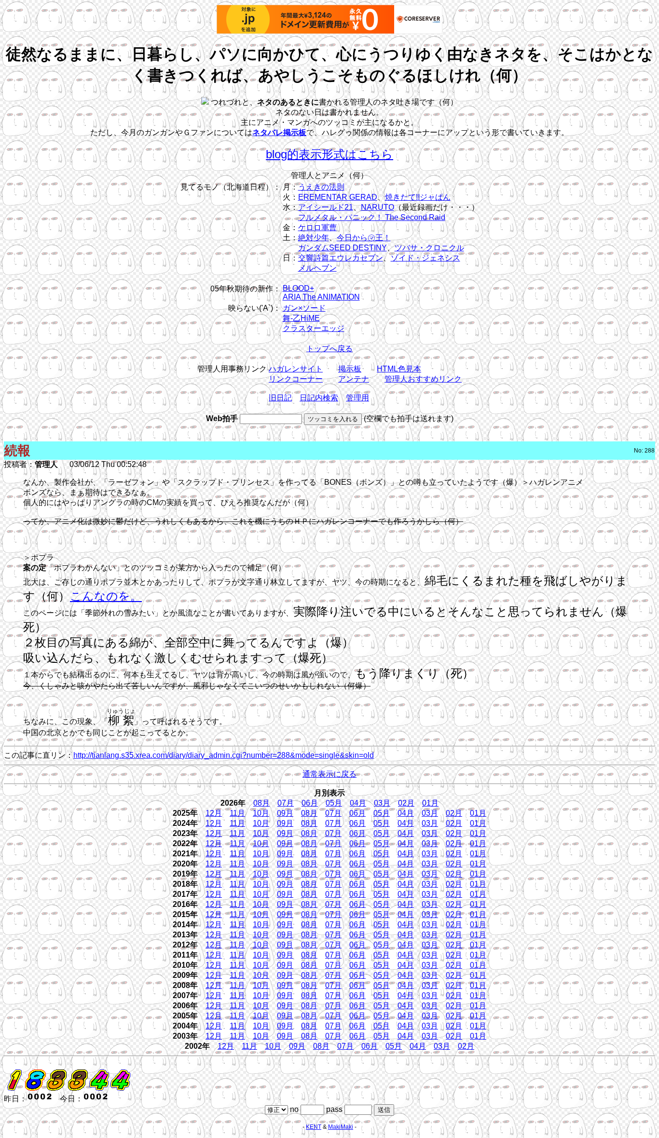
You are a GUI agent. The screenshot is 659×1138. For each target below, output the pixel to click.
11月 (237, 813)
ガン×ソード (304, 308)
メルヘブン (317, 268)
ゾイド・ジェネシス (425, 258)
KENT (313, 1127)
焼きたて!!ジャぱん (418, 197)
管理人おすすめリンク (423, 379)
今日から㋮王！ (364, 237)
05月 (334, 803)
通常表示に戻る (329, 774)
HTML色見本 (399, 369)
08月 (261, 803)
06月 (310, 803)
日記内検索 (319, 398)
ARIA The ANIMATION (321, 297)
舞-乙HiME (301, 318)
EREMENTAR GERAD (337, 197)
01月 (430, 803)
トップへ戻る (329, 348)
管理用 (357, 398)
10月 (261, 813)
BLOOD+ (298, 288)
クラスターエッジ (313, 328)
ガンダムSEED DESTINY (342, 248)
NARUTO (377, 207)
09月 (285, 813)
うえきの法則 (321, 187)
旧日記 (280, 398)
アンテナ (353, 379)
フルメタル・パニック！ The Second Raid (371, 217)
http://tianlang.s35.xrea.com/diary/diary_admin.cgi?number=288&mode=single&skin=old (223, 755)
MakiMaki (340, 1127)
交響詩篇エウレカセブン (340, 258)
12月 (214, 813)
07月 (285, 803)
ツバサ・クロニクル (429, 248)
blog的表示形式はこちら (329, 154)
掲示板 (349, 369)
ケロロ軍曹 (317, 227)
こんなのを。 (106, 596)
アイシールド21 (325, 207)
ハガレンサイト (296, 369)
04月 (358, 803)
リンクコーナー (296, 379)
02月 (406, 803)
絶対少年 (313, 237)
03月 (382, 803)
